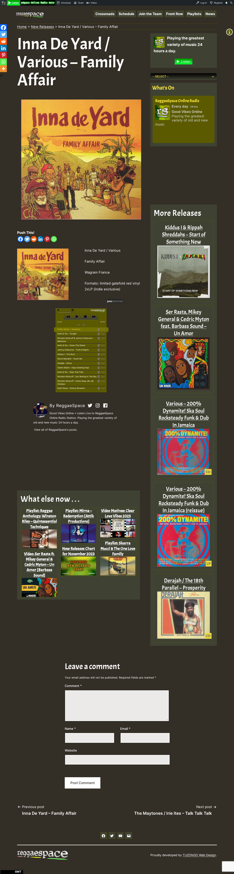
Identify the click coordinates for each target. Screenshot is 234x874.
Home (22, 27)
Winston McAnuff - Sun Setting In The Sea (76, 376)
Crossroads (104, 14)
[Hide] (1, 75)
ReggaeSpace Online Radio (177, 100)
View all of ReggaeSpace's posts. (55, 429)
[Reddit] (34, 239)
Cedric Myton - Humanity (68, 329)
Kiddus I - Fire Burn (66, 354)
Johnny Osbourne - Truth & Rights (73, 350)
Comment (73, 686)
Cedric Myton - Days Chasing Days (73, 367)
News (210, 14)
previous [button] (68, 317)
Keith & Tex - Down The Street (71, 345)
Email (125, 728)
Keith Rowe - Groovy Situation (71, 388)
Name (70, 728)
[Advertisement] (81, 461)
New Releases (42, 27)
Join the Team (150, 14)
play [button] (77, 317)
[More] (3, 68)
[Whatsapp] (54, 239)
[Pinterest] (47, 239)
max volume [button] (72, 310)
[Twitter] (27, 239)
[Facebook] (20, 239)
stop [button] (85, 317)
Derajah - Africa (64, 363)
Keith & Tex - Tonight (67, 334)
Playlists (194, 14)
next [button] (94, 317)
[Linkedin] (41, 239)
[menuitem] (3, 2)
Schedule (126, 14)
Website (71, 750)
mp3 (102, 329)
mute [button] (58, 310)
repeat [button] (78, 325)
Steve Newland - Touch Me (69, 359)
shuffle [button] (84, 325)
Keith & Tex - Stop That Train (70, 372)
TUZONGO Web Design (199, 855)
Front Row (174, 14)
